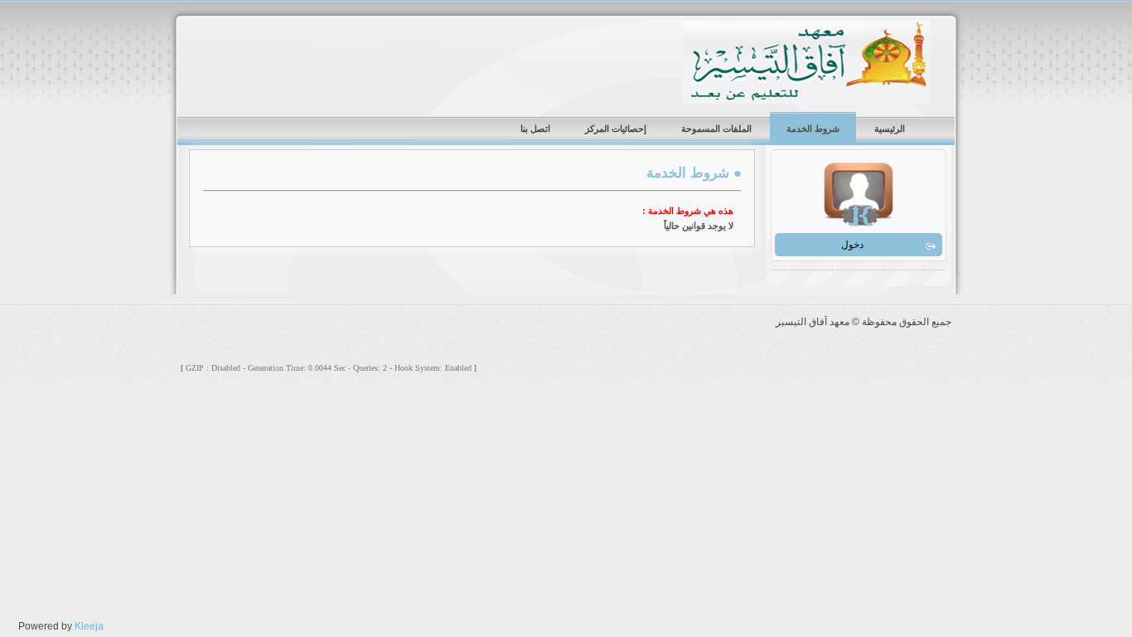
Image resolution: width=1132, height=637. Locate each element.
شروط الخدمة (812, 129)
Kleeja (89, 626)
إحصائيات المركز (615, 129)
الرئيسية (889, 129)
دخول (852, 244)
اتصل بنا (535, 129)
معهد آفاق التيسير (806, 62)
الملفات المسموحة (716, 129)
